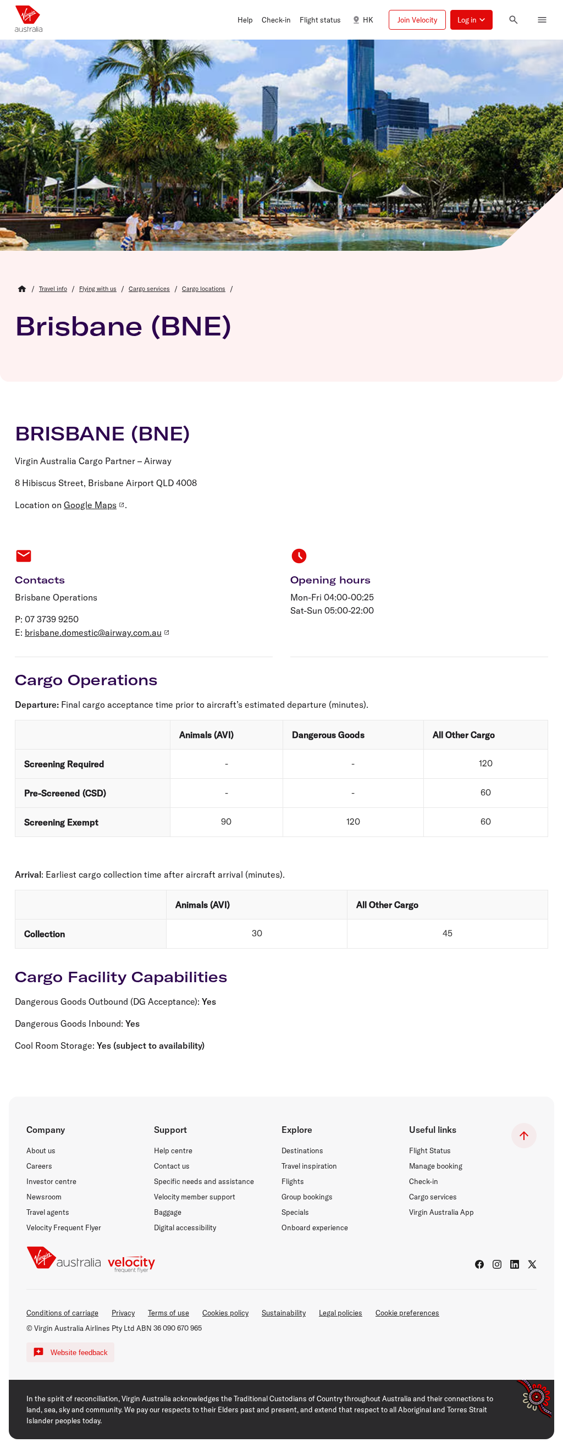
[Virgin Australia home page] (28, 20)
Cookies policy (225, 1312)
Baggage (167, 1212)
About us (41, 1150)
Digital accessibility (185, 1227)
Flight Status (430, 1150)
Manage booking (435, 1165)
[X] (532, 1264)
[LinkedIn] (514, 1264)
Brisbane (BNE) (123, 325)
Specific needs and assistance (204, 1181)
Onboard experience (315, 1227)
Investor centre (51, 1181)
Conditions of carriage (62, 1312)
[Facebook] (479, 1264)
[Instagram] (497, 1264)
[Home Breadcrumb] (22, 289)
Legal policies (340, 1312)
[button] (245, 19)
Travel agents (47, 1212)
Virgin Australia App (441, 1212)
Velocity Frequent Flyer (63, 1227)
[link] (53, 288)
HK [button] (368, 19)
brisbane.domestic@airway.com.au (93, 632)
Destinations (302, 1150)
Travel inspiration (309, 1165)
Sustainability (284, 1312)
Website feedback (79, 1352)
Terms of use (168, 1312)
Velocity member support (194, 1196)
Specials (295, 1212)
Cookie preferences (407, 1312)
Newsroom (44, 1196)
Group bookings (307, 1196)
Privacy (123, 1312)
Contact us (172, 1165)
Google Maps (90, 504)
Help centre (173, 1150)
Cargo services (433, 1196)
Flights (293, 1181)
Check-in (423, 1181)
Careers (39, 1165)
